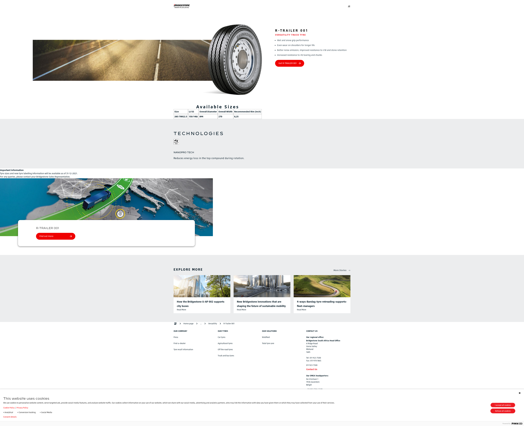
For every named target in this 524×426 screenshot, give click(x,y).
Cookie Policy (9, 407)
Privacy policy (26, 417)
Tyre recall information (183, 349)
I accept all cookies (503, 405)
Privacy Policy (22, 407)
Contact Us (311, 369)
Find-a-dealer (180, 343)
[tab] (176, 142)
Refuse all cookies (503, 411)
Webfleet (266, 337)
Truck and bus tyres (226, 355)
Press (176, 337)
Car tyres (221, 337)
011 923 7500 (311, 365)
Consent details (10, 417)
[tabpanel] (262, 155)
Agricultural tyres (225, 343)
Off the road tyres (225, 349)
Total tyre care (268, 343)
